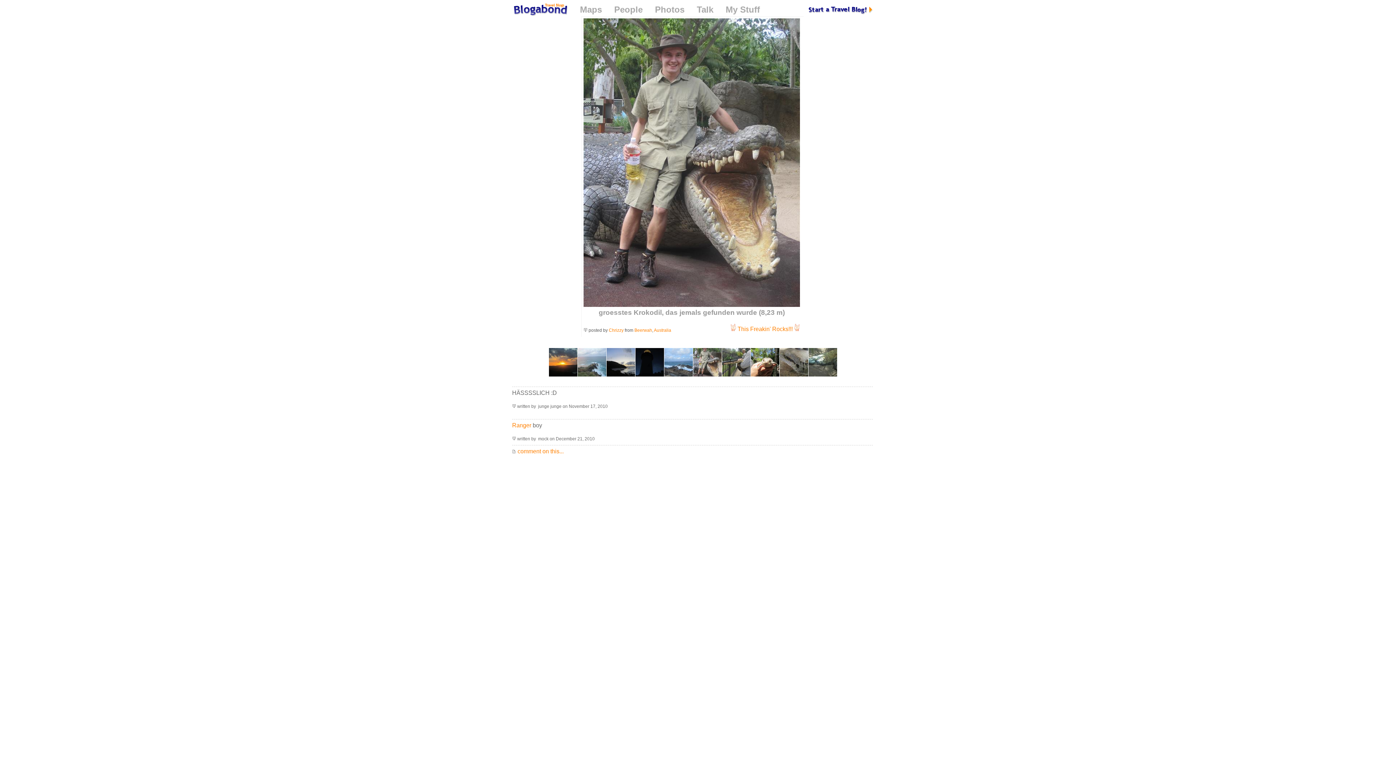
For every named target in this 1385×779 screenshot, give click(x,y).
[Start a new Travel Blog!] (841, 9)
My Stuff (743, 9)
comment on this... (540, 451)
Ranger (521, 425)
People (628, 9)
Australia (662, 330)
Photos (670, 9)
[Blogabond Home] (540, 11)
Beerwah (643, 330)
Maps (591, 9)
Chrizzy (616, 330)
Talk (705, 9)
